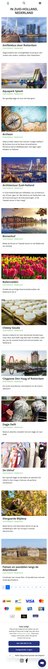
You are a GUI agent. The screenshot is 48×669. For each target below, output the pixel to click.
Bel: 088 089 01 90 (24, 643)
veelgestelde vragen (24, 633)
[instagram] (21, 661)
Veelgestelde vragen (24, 650)
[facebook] (26, 661)
